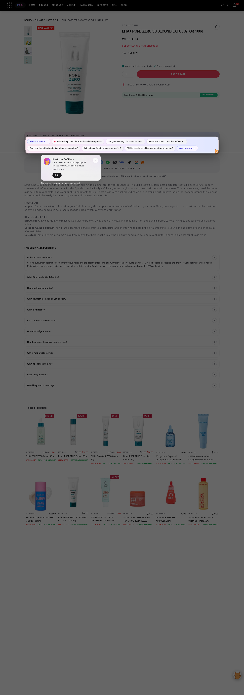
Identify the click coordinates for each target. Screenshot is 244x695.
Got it (57, 175)
